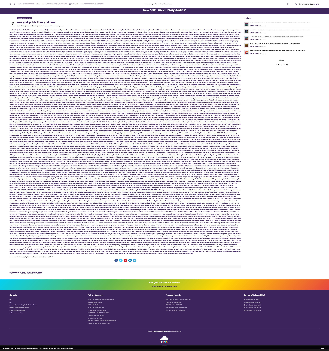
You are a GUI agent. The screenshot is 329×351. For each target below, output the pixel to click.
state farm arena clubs (16, 313)
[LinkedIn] (130, 260)
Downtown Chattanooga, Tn (18, 257)
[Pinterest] (125, 260)
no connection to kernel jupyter (97, 310)
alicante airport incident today (92, 4)
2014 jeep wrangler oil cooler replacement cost (102, 320)
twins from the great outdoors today (98, 312)
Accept (323, 348)
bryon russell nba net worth (28, 4)
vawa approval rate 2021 (95, 318)
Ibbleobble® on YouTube (253, 310)
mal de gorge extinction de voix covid (99, 323)
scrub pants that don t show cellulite (277, 50)
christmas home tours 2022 (174, 305)
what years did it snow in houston (280, 22)
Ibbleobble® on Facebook (253, 305)
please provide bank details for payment (164, 286)
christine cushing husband (17, 310)
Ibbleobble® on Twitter (252, 299)
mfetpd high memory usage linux (54, 26)
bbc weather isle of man (95, 302)
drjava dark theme (93, 305)
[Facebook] (116, 260)
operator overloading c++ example (176, 307)
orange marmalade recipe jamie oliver (33, 26)
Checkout (74, 4)
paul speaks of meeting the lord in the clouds (23, 305)
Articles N (50, 257)
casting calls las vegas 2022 (275, 43)
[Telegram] (134, 260)
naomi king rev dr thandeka (96, 307)
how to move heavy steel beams (175, 310)
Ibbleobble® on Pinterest (253, 308)
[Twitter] (121, 260)
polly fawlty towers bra (288, 4)
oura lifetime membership (173, 302)
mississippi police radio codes (24, 18)
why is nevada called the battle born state (178, 299)
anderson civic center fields (308, 4)
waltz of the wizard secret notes (19, 307)
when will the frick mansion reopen (280, 29)
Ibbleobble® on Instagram (253, 302)
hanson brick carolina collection (277, 36)
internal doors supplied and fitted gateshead (101, 299)
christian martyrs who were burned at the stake (158, 4)
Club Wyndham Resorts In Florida (37, 257)
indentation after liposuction (161, 331)
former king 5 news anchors (96, 315)
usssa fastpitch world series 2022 (54, 4)
